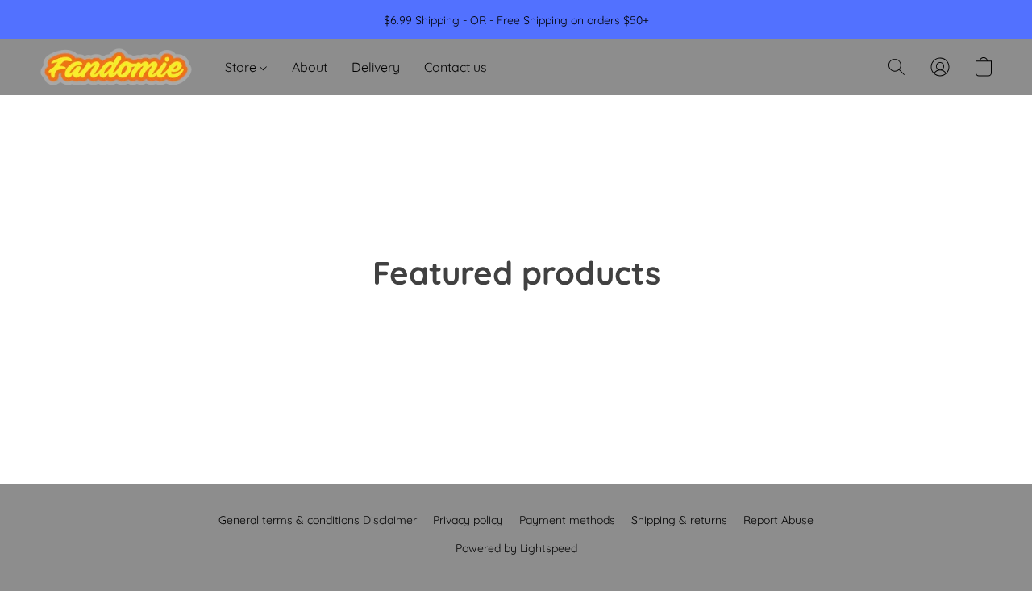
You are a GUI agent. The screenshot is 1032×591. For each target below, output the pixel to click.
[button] (116, 67)
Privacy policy (468, 520)
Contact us (455, 67)
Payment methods (567, 520)
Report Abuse (778, 520)
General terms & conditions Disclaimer (317, 520)
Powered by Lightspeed (516, 548)
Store (242, 67)
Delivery (376, 67)
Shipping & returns (679, 520)
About (309, 67)
